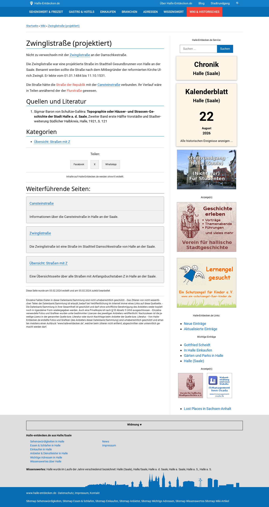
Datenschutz (66, 493)
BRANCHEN (129, 12)
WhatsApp (111, 164)
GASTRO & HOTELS (81, 12)
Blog (201, 3)
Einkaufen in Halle (41, 449)
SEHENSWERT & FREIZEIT (46, 12)
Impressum (109, 445)
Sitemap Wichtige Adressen (157, 501)
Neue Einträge (195, 323)
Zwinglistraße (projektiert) (64, 25)
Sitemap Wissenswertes (189, 501)
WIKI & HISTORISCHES (204, 12)
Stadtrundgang (220, 3)
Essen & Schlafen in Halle (45, 445)
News (105, 441)
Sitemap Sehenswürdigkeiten (43, 501)
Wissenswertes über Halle (45, 461)
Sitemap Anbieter (129, 501)
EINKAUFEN (108, 12)
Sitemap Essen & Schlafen (78, 501)
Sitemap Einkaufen (106, 501)
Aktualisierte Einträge (200, 329)
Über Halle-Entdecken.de (176, 3)
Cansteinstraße (108, 85)
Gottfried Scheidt (197, 345)
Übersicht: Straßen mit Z (52, 142)
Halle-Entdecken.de (46, 3)
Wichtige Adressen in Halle (46, 457)
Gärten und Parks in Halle (203, 355)
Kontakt (95, 493)
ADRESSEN (150, 12)
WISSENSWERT (174, 12)
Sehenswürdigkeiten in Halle (47, 441)
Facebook (79, 164)
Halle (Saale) (194, 361)
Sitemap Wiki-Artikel (217, 501)
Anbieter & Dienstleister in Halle (49, 453)
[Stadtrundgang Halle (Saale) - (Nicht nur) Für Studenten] (206, 191)
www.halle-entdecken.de (41, 493)
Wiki (43, 25)
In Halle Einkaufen (198, 350)
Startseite (32, 25)
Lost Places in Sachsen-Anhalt (207, 409)
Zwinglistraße (80, 55)
